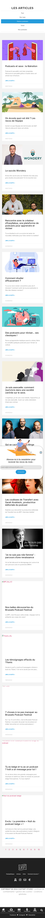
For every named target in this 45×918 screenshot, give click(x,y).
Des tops (22, 17)
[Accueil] (3, 909)
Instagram (22, 915)
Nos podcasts (22, 29)
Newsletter (31, 915)
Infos (24, 874)
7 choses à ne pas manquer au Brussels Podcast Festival (21, 713)
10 (39, 849)
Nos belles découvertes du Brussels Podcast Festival (19, 608)
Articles (18, 874)
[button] (42, 910)
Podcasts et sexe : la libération (21, 66)
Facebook (13, 915)
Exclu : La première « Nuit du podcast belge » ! (20, 822)
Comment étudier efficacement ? (14, 279)
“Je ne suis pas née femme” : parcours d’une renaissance (20, 556)
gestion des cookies (24, 892)
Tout (22, 13)
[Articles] (19, 909)
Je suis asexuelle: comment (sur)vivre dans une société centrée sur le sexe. (19, 390)
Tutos (22, 25)
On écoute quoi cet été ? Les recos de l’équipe (20, 119)
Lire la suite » (10, 80)
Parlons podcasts (22, 21)
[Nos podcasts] (27, 909)
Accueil (3, 911)
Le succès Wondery (15, 170)
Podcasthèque (10, 874)
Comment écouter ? (33, 874)
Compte (35, 911)
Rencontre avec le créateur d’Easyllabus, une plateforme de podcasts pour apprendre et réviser (22, 224)
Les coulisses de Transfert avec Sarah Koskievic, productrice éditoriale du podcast (22, 502)
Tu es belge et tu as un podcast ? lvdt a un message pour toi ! (21, 768)
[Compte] (35, 909)
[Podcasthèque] (11, 909)
